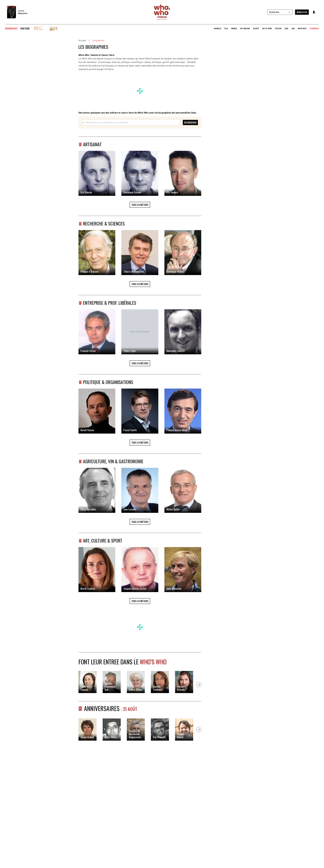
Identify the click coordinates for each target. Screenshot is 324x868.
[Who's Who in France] (162, 12)
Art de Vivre (267, 28)
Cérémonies (314, 28)
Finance (234, 28)
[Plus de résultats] (198, 684)
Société (256, 28)
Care (286, 28)
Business (217, 28)
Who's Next (302, 28)
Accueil (82, 40)
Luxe (293, 28)
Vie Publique (245, 28)
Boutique (25, 28)
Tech (226, 28)
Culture (278, 28)
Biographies (11, 28)
